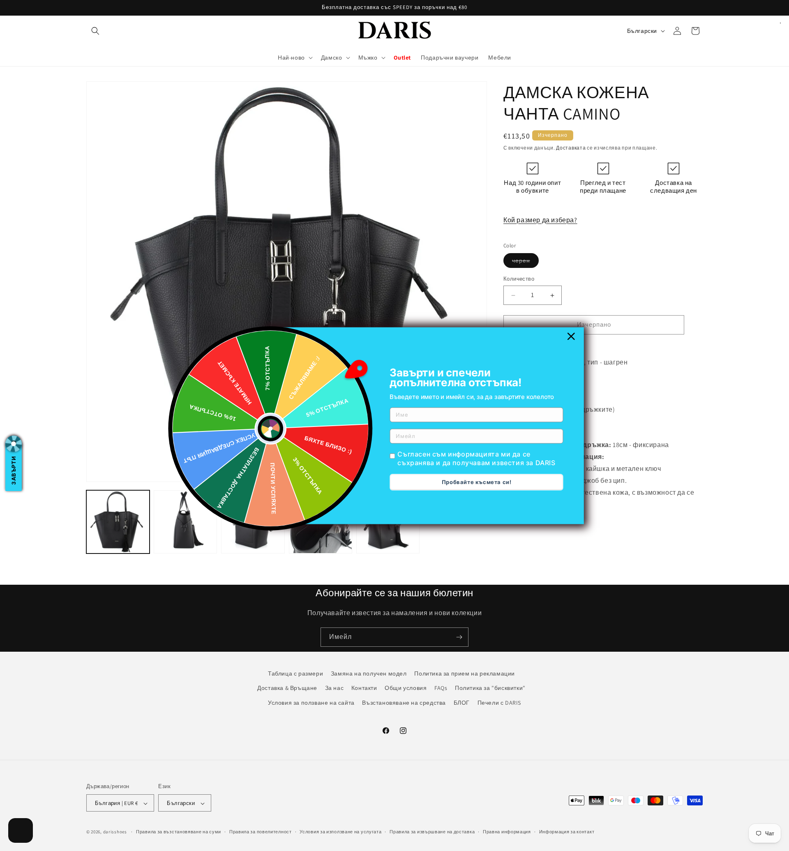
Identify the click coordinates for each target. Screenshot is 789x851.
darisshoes (115, 832)
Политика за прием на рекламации (464, 673)
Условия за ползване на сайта (311, 702)
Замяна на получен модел (369, 673)
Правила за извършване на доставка (432, 832)
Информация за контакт (567, 832)
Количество (518, 279)
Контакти (364, 688)
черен (525, 262)
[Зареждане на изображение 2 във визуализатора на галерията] (185, 521)
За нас (334, 688)
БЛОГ (462, 702)
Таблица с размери (295, 673)
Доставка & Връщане (287, 688)
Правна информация (507, 832)
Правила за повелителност (260, 832)
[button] (95, 31)
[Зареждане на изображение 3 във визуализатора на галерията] (252, 521)
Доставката (571, 148)
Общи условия (406, 688)
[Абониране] (459, 637)
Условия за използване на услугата (340, 832)
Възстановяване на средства (404, 702)
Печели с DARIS (499, 702)
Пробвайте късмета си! (477, 482)
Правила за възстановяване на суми (178, 832)
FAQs (440, 688)
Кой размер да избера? (540, 220)
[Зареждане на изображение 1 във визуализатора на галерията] (118, 521)
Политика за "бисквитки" (490, 688)
